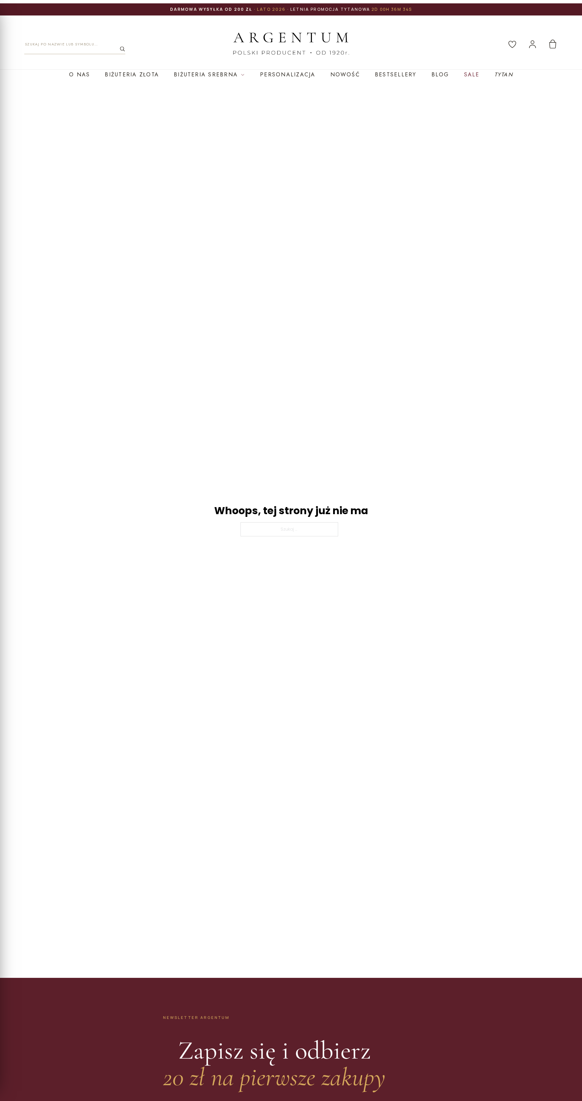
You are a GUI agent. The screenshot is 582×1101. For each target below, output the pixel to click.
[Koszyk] (553, 44)
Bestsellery (396, 74)
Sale (472, 74)
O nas (79, 74)
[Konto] (532, 44)
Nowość (345, 74)
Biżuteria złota (132, 74)
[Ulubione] (512, 44)
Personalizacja (287, 74)
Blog (440, 74)
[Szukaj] (122, 49)
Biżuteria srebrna (206, 74)
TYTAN (503, 74)
